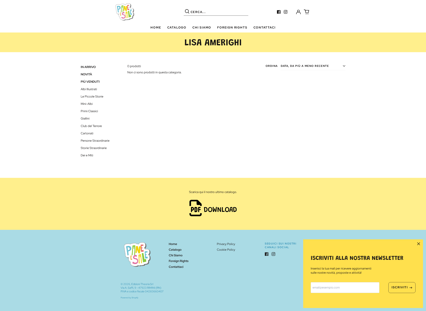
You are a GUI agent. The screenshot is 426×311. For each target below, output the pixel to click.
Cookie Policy (226, 250)
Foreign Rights (232, 27)
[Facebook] (279, 12)
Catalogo (176, 27)
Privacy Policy (226, 244)
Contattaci (264, 27)
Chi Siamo (201, 27)
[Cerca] (187, 12)
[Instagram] (286, 12)
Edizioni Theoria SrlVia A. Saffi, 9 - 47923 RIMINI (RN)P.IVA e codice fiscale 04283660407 (142, 287)
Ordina (272, 66)
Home (155, 27)
